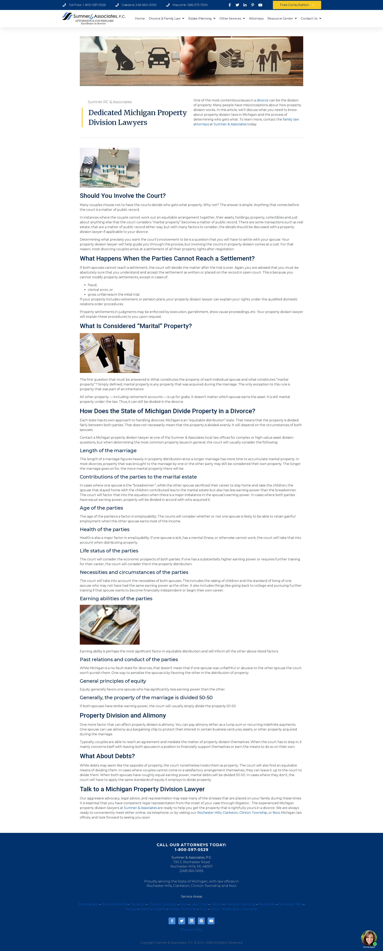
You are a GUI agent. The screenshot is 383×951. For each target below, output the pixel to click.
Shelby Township (182, 909)
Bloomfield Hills (114, 904)
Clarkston (230, 813)
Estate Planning (199, 18)
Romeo (131, 909)
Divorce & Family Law (164, 18)
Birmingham (88, 904)
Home (140, 18)
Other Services (230, 18)
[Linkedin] (191, 921)
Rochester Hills (209, 813)
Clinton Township (253, 813)
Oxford (216, 904)
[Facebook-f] (172, 921)
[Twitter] (181, 921)
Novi (276, 813)
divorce (262, 100)
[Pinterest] (201, 921)
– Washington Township (238, 909)
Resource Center (280, 18)
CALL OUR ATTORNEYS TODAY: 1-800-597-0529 (191, 847)
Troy (203, 909)
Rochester (267, 904)
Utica (214, 909)
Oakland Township (240, 904)
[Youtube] (211, 921)
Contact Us (309, 18)
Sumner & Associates (230, 124)
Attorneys (256, 18)
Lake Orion (199, 904)
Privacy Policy (191, 929)
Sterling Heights (153, 909)
